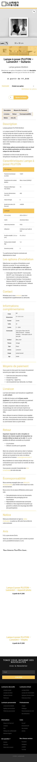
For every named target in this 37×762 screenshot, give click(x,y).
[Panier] (28, 4)
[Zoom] (34, 11)
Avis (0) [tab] (13, 118)
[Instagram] (18, 759)
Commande (5, 86)
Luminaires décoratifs (8, 687)
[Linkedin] (22, 759)
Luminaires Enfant (25, 687)
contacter (18, 295)
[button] (33, 4)
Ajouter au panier (21, 97)
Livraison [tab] (6, 114)
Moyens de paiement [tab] (20, 110)
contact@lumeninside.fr (24, 457)
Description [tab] (7, 110)
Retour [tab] (14, 114)
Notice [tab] (6, 118)
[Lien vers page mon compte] (23, 4)
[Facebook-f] (15, 759)
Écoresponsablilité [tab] (25, 114)
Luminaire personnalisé (8, 702)
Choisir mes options (18, 598)
